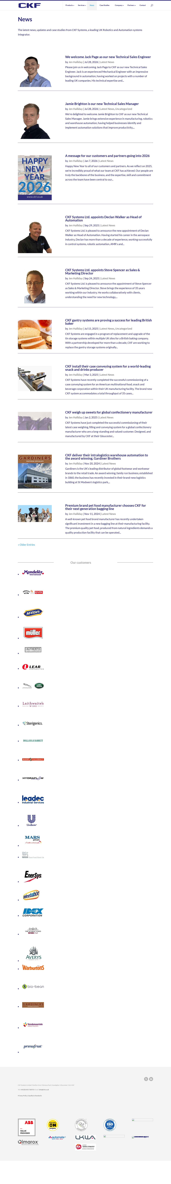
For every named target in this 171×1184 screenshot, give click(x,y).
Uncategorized (123, 108)
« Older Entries (26, 544)
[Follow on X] (146, 1079)
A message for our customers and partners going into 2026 (107, 156)
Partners (131, 5)
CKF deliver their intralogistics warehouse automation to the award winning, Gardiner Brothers (106, 456)
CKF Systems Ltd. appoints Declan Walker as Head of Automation (103, 218)
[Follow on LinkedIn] (151, 1079)
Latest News (107, 62)
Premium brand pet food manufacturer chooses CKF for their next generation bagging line (105, 507)
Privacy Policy (22, 1096)
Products (69, 5)
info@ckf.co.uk (44, 1090)
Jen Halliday (76, 62)
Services (81, 5)
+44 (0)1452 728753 (27, 1090)
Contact (143, 5)
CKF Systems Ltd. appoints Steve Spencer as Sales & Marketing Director (102, 271)
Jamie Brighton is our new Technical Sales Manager (102, 104)
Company (118, 5)
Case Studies (104, 5)
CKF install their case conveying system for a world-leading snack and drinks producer (108, 368)
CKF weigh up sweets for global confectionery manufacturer (108, 412)
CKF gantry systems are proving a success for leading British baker (108, 321)
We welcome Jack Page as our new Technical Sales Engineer (108, 57)
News (92, 5)
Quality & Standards (35, 1096)
